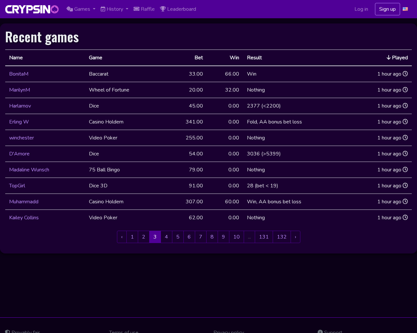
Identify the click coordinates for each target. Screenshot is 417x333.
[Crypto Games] (32, 9)
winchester (21, 137)
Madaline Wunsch (29, 169)
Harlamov (20, 105)
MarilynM (19, 90)
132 (282, 236)
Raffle (147, 9)
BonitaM (18, 74)
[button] (406, 9)
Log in (361, 9)
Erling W (19, 121)
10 (236, 236)
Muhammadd (23, 201)
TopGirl (17, 185)
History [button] (114, 9)
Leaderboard (181, 9)
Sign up (387, 9)
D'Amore (19, 153)
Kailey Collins (24, 217)
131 (264, 236)
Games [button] (82, 9)
